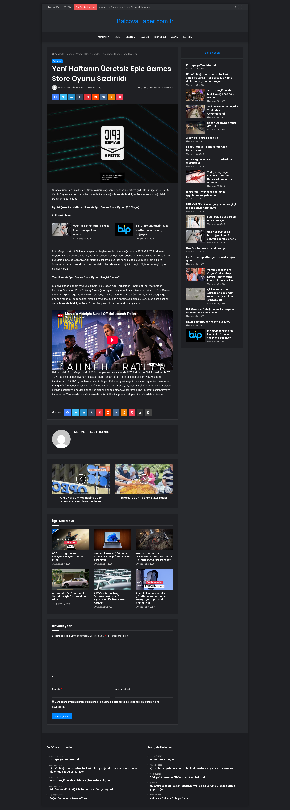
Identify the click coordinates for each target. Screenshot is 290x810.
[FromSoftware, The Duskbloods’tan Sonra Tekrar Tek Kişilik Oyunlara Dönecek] (154, 539)
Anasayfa (103, 37)
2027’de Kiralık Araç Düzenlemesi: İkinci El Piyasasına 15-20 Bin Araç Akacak (109, 597)
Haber (117, 37)
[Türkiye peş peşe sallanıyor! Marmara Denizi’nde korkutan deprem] (195, 176)
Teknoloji (160, 37)
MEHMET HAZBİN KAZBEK (71, 87)
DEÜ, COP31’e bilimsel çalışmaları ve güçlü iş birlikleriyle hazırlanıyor (211, 206)
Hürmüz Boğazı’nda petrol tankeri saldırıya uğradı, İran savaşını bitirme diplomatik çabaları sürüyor (209, 78)
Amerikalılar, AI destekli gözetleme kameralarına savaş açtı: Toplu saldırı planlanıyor (151, 597)
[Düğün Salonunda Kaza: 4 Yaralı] (195, 127)
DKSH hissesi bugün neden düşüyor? (208, 321)
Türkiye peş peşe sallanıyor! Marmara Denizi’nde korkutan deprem (219, 177)
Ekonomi (131, 37)
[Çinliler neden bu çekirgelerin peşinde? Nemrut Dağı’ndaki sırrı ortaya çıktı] (195, 294)
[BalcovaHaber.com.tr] (145, 21)
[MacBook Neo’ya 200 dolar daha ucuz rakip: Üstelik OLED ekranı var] (112, 539)
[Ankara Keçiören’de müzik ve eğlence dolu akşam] (195, 95)
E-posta (57, 689)
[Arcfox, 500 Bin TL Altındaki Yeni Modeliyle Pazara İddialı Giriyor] (70, 579)
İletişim (187, 37)
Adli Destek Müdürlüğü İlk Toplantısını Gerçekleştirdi (126, 7)
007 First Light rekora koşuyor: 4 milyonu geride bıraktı (68, 556)
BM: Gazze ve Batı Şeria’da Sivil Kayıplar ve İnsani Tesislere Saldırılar (210, 310)
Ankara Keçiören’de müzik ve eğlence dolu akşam (220, 94)
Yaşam (174, 37)
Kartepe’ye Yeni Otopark (201, 65)
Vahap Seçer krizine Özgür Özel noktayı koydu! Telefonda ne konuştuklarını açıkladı (221, 275)
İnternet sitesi (122, 689)
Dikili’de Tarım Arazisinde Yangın (206, 248)
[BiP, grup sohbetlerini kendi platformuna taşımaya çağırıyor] (124, 229)
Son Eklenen (212, 52)
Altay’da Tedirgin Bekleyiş (202, 137)
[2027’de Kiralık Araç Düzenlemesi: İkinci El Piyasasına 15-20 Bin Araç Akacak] (112, 579)
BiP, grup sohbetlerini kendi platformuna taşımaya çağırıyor (152, 230)
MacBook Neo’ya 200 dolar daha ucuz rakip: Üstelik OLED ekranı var (112, 556)
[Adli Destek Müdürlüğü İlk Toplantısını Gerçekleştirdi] (195, 111)
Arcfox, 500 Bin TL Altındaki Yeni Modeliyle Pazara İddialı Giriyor (69, 596)
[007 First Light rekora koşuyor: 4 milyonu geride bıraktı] (70, 539)
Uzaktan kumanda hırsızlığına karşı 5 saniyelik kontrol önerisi (91, 230)
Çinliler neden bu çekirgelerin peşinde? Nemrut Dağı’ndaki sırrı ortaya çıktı (221, 295)
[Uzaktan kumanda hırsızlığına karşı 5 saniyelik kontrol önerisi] (61, 229)
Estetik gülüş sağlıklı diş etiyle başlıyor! (221, 218)
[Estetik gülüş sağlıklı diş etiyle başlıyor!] (195, 221)
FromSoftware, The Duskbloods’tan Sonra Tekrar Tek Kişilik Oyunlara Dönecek (154, 556)
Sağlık (145, 37)
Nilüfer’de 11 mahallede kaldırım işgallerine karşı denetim (205, 193)
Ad (54, 676)
